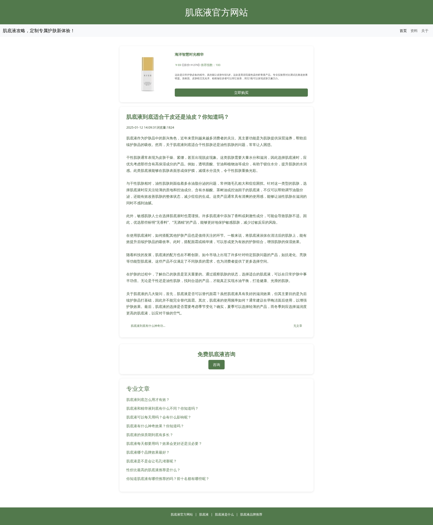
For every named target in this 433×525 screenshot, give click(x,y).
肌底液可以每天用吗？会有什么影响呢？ (158, 417)
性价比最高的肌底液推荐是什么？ (153, 469)
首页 (403, 30)
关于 (424, 30)
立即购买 (241, 92)
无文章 (297, 326)
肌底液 (204, 514)
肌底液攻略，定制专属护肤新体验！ (39, 30)
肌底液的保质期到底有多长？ (149, 434)
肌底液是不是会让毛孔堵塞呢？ (151, 461)
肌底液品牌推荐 (251, 514)
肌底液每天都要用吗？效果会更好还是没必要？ (164, 443)
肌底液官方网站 (216, 12)
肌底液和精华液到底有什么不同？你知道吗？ (162, 408)
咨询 (216, 364)
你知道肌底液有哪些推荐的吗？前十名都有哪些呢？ (167, 478)
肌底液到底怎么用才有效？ (148, 399)
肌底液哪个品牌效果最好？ (148, 452)
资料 (414, 30)
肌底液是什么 (224, 514)
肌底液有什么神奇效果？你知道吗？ (155, 425)
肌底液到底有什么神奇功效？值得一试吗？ (151, 326)
